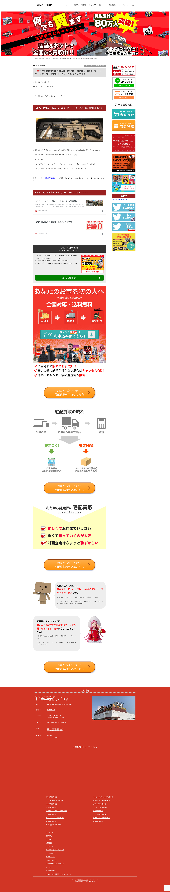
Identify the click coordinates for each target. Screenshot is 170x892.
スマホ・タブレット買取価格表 (103, 797)
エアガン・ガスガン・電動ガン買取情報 (94, 65)
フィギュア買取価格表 (100, 807)
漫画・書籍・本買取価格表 (101, 800)
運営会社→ (50, 735)
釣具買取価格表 (98, 821)
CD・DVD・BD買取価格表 (54, 800)
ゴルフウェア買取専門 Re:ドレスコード (58, 874)
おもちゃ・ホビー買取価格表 (55, 818)
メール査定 (49, 846)
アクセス (49, 867)
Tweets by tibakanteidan (120, 199)
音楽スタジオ (50, 857)
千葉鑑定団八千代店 (83, 880)
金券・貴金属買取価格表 (54, 825)
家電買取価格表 (51, 821)
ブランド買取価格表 (99, 804)
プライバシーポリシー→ (54, 737)
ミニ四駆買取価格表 (99, 814)
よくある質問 (50, 853)
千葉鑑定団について (52, 832)
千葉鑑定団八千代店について (55, 863)
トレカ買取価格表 (51, 804)
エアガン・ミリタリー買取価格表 (56, 811)
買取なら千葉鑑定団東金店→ (55, 728)
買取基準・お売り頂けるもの (55, 850)
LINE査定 (49, 843)
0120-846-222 (51, 710)
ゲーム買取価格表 (51, 797)
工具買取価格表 (51, 814)
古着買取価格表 (98, 811)
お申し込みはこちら (69, 278)
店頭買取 (49, 836)
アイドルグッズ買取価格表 (101, 818)
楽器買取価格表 (51, 807)
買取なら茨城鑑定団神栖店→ (55, 730)
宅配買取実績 (50, 870)
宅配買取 (49, 839)
